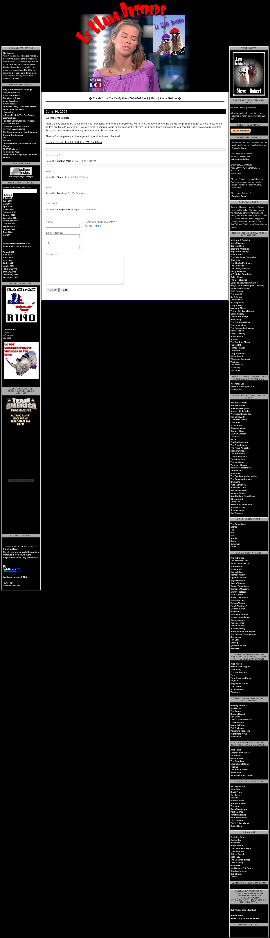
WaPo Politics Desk (240, 823)
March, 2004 (8, 266)
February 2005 (9, 212)
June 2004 (7, 232)
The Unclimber (238, 462)
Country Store (237, 431)
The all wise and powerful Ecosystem (21, 552)
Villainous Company (240, 359)
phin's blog (236, 319)
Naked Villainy (237, 314)
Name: (49, 221)
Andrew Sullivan (238, 803)
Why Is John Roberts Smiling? (17, 90)
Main (154, 98)
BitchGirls (235, 482)
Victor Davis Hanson (240, 563)
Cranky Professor (239, 592)
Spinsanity (236, 736)
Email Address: (54, 232)
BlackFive (235, 843)
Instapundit (236, 569)
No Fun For (11, 152)
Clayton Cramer (238, 434)
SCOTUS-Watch (10, 149)
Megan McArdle (238, 417)
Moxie (233, 439)
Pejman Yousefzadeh (241, 468)
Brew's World (237, 254)
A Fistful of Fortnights (241, 274)
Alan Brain (236, 473)
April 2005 (7, 206)
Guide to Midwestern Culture (244, 283)
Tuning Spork (63, 209)
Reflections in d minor (241, 504)
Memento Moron (238, 308)
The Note (235, 806)
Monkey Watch (238, 493)
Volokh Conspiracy (240, 586)
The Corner (236, 711)
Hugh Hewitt (237, 566)
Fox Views (235, 717)
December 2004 (10, 218)
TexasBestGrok (238, 348)
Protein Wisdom (238, 325)
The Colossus (237, 266)
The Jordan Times (239, 770)
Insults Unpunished (240, 617)
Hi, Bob (6, 157)
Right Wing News (239, 734)
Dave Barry (236, 669)
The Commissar (238, 524)
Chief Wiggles (237, 851)
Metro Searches (10, 101)
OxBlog (234, 643)
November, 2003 (10, 277)
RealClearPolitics (239, 817)
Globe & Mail (237, 758)
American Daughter (240, 408)
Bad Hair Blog (237, 246)
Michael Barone (238, 786)
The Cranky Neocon (240, 268)
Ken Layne (236, 637)
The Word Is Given (12, 98)
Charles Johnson (239, 871)
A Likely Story (237, 302)
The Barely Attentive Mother (244, 476)
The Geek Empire (239, 280)
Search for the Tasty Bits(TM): (16, 188)
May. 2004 (7, 260)
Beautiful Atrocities (240, 249)
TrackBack (96, 142)
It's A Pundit (236, 297)
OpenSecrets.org (239, 809)
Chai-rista (235, 260)
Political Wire (237, 812)
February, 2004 (10, 269)
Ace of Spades (237, 243)
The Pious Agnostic (240, 448)
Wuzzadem (236, 370)
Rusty (233, 541)
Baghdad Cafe (237, 837)
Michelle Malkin (238, 575)
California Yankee (239, 420)
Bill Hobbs (236, 611)
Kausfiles (235, 798)
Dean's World (237, 595)
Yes (90, 225)
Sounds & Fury (238, 507)
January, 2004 (9, 272)
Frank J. (234, 681)
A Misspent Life (238, 487)
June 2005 (7, 201)
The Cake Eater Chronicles (243, 257)
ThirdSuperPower (239, 456)
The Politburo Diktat (240, 322)
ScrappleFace (237, 689)
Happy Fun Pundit (239, 684)
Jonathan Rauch (238, 815)
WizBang (235, 362)
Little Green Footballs (241, 720)
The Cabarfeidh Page (241, 848)
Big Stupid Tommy (240, 251)
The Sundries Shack (240, 342)
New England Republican (243, 496)
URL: (49, 243)
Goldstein (235, 544)
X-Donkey (235, 368)
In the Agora (236, 425)
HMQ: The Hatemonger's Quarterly (247, 285)
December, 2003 (10, 274)
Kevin (233, 547)
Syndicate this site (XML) (15, 577)
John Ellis (235, 789)
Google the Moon (11, 92)
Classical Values (238, 428)
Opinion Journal (238, 577)
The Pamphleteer (239, 445)
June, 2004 (8, 258)
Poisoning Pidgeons (240, 731)
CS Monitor (236, 755)
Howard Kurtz (237, 800)
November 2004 (10, 221)
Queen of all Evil (238, 645)
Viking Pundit (237, 356)
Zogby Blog (236, 826)
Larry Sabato (237, 820)
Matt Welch (236, 648)
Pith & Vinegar (237, 728)
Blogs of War (237, 846)
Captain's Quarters (240, 589)
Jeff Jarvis (235, 795)
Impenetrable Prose (240, 288)
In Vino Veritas (10, 104)
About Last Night (239, 403)
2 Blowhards (237, 470)
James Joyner (237, 623)
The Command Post (240, 860)
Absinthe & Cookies (240, 240)
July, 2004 (7, 255)
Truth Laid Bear (10, 549)
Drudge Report (238, 714)
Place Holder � (170, 98)
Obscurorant (237, 499)
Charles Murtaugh (239, 442)
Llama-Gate (8, 112)
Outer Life (235, 502)
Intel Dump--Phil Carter (242, 868)
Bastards (7, 140)
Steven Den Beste (239, 597)
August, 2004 (9, 252)
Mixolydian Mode (239, 490)
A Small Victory (238, 628)
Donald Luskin (238, 626)
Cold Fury (235, 857)
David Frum (236, 792)
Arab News (236, 750)
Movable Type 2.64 (11, 586)
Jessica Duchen (238, 485)
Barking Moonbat (239, 705)
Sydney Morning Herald (242, 775)
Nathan (234, 527)
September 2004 (10, 226)
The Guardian (237, 761)
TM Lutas (235, 437)
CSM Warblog (237, 862)
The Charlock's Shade (241, 263)
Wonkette (235, 692)
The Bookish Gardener (241, 479)
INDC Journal (237, 291)
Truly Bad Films (238, 353)
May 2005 (7, 204)
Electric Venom (238, 603)
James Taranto (238, 583)
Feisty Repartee (238, 271)
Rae (232, 532)
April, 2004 (8, 263)
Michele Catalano (11, 78)
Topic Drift (236, 350)
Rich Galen (236, 865)
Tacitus (234, 877)
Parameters (236, 772)
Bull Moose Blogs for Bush (244, 910)
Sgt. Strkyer (236, 874)
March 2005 (8, 209)
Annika (234, 538)
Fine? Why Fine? (239, 606)
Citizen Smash (237, 854)
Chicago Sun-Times (240, 753)
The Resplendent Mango (242, 328)
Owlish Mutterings (239, 316)
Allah (233, 664)
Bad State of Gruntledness (243, 634)
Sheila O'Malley (238, 334)
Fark (233, 675)
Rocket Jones (237, 331)
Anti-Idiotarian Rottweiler (243, 631)
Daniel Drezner (238, 600)
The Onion (236, 686)
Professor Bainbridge (241, 414)
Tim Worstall (237, 365)
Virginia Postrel (238, 580)
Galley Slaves (237, 277)
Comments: (52, 253)
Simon (60, 177)
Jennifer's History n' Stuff (243, 386)
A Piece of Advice (11, 95)
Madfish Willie (64, 161)
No (100, 225)
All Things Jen (237, 384)
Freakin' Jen (236, 389)
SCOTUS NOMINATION (14, 129)
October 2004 (9, 224)
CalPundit (235, 422)
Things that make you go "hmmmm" (20, 155)
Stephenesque (237, 510)
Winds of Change (239, 465)
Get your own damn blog (24, 73)
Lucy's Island (237, 305)
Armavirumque (238, 405)
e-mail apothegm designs (21, 176)
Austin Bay (236, 840)
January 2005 (9, 215)
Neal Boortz (236, 708)
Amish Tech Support (240, 666)
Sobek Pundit (237, 336)
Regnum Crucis (238, 451)
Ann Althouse (237, 558)
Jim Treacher (237, 513)
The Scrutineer (238, 453)
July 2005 (7, 198)
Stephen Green (238, 609)
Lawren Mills (237, 300)
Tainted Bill (236, 345)
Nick (233, 535)
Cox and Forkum (239, 672)
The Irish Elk (236, 294)
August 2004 (9, 229)
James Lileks (237, 572)
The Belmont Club (239, 561)
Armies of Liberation (240, 411)
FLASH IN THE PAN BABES (16, 126)
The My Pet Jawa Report (242, 311)
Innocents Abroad (239, 614)
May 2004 (7, 235)
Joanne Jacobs (238, 620)
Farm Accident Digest (241, 678)
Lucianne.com (237, 722)
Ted (58, 193)
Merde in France (238, 725)
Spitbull (234, 339)
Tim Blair (235, 640)
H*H (4, 138)
